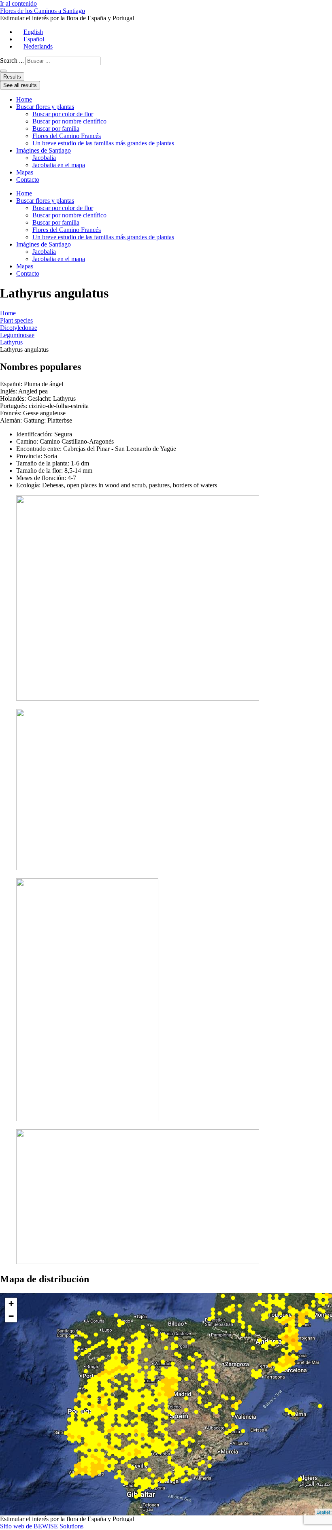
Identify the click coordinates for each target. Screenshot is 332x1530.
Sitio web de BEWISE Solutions (41, 1526)
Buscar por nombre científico (69, 121)
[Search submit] (3, 71)
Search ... (12, 60)
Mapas (24, 172)
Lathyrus (11, 342)
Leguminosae (17, 335)
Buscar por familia (55, 128)
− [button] (11, 1316)
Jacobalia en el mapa (58, 165)
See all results (20, 85)
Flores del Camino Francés (66, 135)
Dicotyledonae (18, 327)
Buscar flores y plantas (45, 106)
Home (24, 99)
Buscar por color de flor (62, 113)
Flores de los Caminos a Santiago (42, 10)
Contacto (27, 179)
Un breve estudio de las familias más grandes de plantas (103, 143)
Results (12, 77)
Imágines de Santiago (43, 150)
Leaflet (323, 1512)
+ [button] (11, 1303)
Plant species (16, 320)
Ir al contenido (18, 3)
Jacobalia (44, 157)
